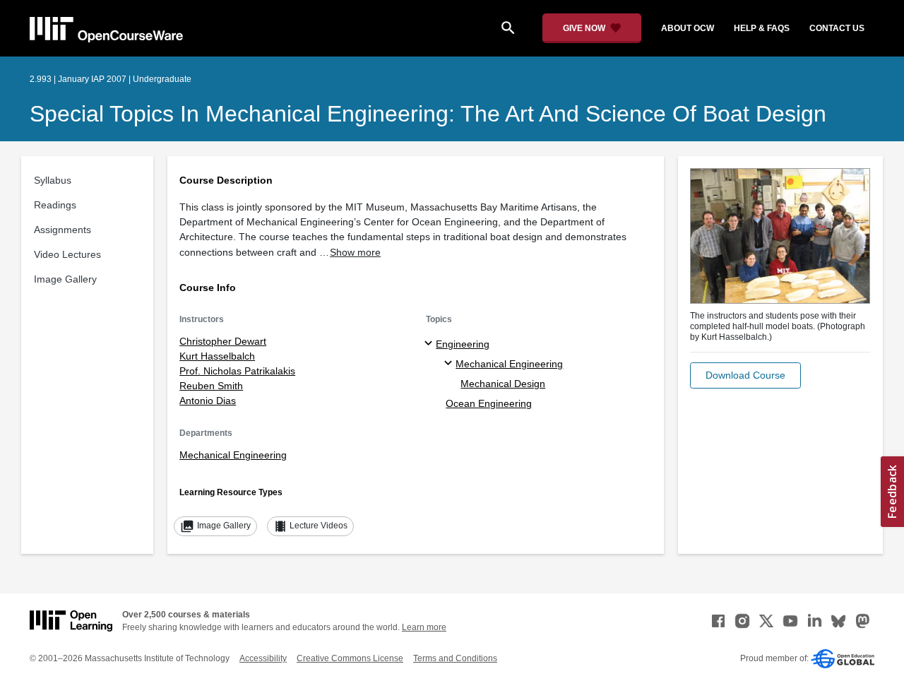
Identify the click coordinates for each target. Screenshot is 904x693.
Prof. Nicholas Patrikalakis (237, 371)
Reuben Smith (211, 385)
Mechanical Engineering (233, 455)
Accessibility (263, 658)
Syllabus (52, 180)
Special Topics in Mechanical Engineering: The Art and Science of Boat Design (428, 113)
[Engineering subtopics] (430, 344)
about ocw (687, 28)
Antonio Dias (207, 400)
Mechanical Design (502, 383)
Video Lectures (67, 254)
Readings (55, 205)
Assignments (62, 229)
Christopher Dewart (222, 341)
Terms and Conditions (455, 658)
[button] (745, 375)
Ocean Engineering (489, 403)
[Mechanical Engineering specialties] (450, 364)
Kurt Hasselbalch (217, 356)
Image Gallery (65, 279)
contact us (836, 28)
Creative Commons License (350, 658)
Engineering (462, 344)
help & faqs (762, 28)
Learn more (424, 627)
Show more (355, 252)
